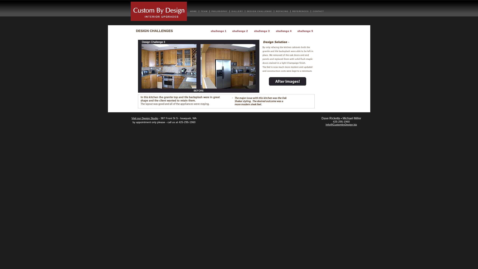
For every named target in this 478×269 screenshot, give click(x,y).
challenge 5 (305, 31)
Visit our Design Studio (144, 118)
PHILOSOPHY (220, 11)
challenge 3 (262, 31)
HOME (193, 11)
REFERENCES (300, 11)
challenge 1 (218, 31)
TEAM (204, 11)
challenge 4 (284, 31)
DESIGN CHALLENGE (259, 11)
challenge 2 (240, 31)
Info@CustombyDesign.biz (341, 124)
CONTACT (318, 11)
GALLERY (237, 11)
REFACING (282, 11)
